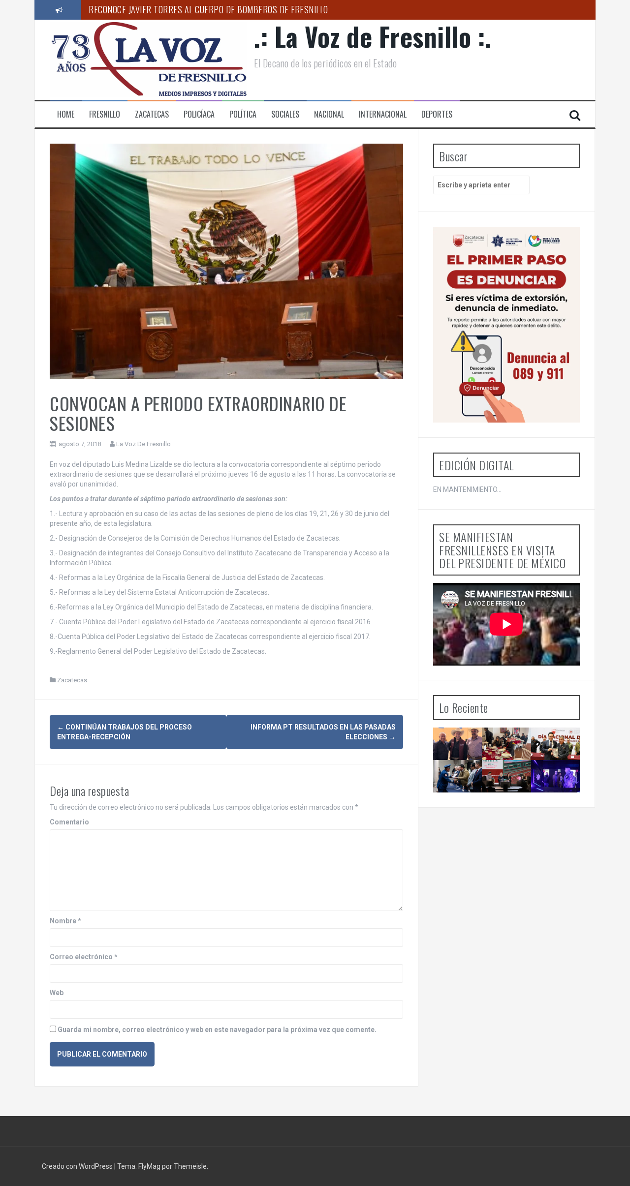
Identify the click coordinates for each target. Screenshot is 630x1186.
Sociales (285, 114)
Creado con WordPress (78, 1166)
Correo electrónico (84, 957)
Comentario (69, 822)
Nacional (329, 114)
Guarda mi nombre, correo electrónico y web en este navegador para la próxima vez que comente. (217, 1030)
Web (56, 993)
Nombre (65, 921)
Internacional (383, 114)
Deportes (436, 114)
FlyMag (149, 1166)
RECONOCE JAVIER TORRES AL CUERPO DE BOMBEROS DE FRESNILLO (208, 9)
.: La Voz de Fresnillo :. (373, 36)
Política (242, 114)
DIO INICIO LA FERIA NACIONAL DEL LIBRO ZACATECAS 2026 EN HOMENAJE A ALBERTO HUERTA (511, 810)
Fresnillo (104, 114)
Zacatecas (152, 114)
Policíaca (199, 114)
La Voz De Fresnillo (143, 444)
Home (65, 114)
